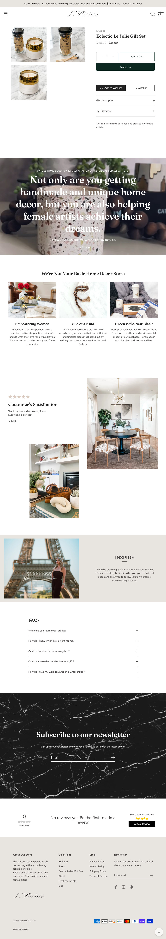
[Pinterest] (131, 886)
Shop (61, 866)
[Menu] (5, 13)
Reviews (106, 111)
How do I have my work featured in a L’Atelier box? (56, 671)
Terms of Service (98, 876)
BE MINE (63, 861)
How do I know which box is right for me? (51, 640)
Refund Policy (96, 866)
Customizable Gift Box (71, 871)
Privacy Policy (97, 861)
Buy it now (125, 67)
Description (107, 100)
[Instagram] (123, 886)
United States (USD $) (23, 920)
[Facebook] (115, 886)
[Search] (152, 14)
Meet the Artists (67, 881)
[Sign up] (151, 875)
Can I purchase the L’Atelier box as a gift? (51, 661)
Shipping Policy (97, 871)
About (62, 876)
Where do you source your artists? (47, 630)
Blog (61, 885)
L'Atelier (100, 30)
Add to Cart (136, 56)
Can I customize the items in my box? (49, 651)
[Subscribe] (112, 757)
